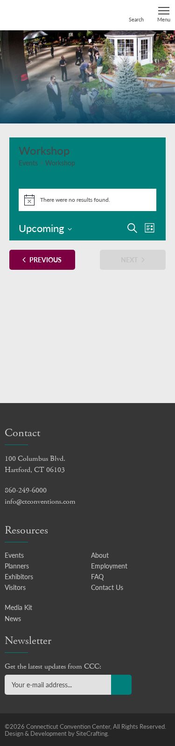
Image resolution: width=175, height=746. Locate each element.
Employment (109, 565)
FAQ (97, 576)
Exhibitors (19, 576)
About (100, 555)
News (13, 618)
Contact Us (107, 587)
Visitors (15, 587)
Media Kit (18, 607)
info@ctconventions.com (40, 501)
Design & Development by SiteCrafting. (57, 733)
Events (28, 162)
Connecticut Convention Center (41, 14)
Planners (17, 565)
